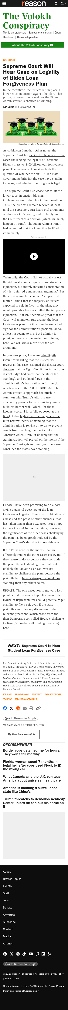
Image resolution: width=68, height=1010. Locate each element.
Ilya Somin (8, 106)
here (6, 628)
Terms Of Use (12, 978)
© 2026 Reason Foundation (17, 973)
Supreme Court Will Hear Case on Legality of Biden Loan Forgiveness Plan (31, 74)
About (7, 871)
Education (37, 694)
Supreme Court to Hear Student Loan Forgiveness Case (34, 648)
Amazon (8, 943)
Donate (7, 907)
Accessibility (41, 973)
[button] (63, 3)
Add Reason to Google (22, 718)
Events (7, 886)
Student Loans (22, 694)
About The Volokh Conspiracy (31, 45)
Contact (8, 929)
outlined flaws (32, 378)
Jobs (6, 900)
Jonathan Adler (32, 150)
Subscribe (9, 922)
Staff (6, 893)
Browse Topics (12, 879)
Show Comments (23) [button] (23, 734)
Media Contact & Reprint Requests (23, 725)
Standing (7, 699)
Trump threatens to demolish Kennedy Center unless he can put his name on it (34, 803)
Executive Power (53, 694)
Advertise (9, 915)
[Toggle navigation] (4, 3)
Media (7, 936)
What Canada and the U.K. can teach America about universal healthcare (33, 778)
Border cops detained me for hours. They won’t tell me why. (31, 752)
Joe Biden (9, 60)
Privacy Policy (56, 973)
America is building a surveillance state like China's (30, 789)
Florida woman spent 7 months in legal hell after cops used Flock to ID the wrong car (32, 765)
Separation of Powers (26, 699)
